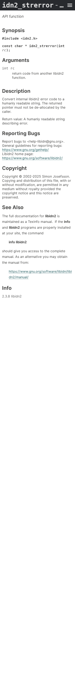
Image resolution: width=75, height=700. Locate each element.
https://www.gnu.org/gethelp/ (25, 150)
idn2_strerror (33, 5)
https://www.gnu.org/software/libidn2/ (32, 158)
